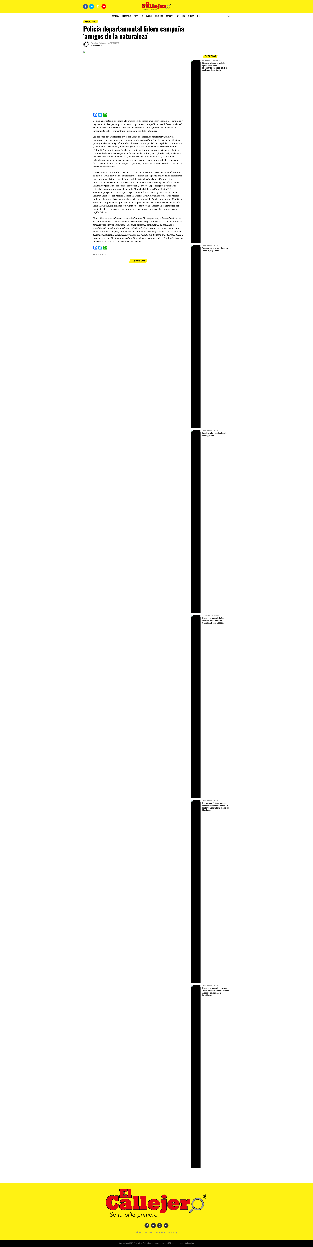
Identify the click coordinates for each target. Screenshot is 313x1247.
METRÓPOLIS (126, 16)
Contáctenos (160, 1232)
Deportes (169, 16)
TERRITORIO (138, 16)
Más (198, 16)
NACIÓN (149, 16)
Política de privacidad (143, 1232)
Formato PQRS (173, 1232)
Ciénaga (191, 16)
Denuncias (181, 16)
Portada (115, 16)
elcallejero (97, 45)
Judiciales (159, 16)
